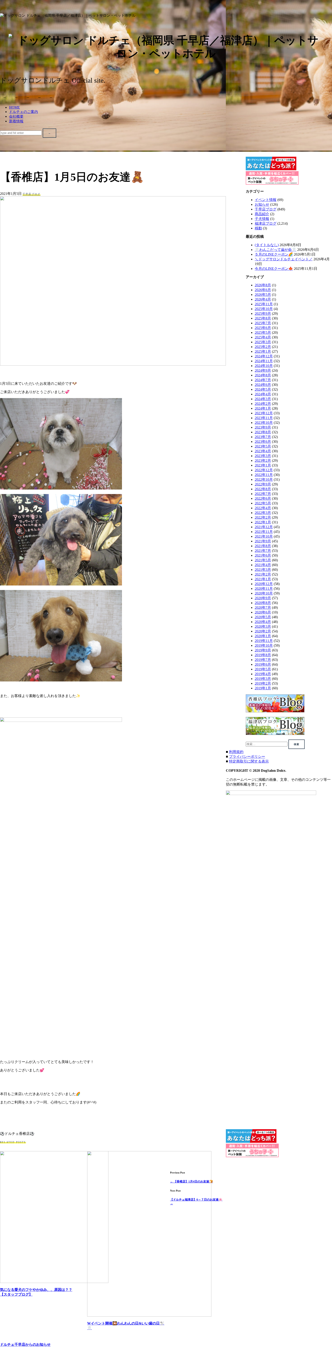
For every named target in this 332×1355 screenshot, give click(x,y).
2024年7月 (263, 380)
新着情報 (16, 121)
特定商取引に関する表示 (249, 761)
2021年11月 (264, 532)
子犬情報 (262, 219)
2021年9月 (263, 541)
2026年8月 (263, 285)
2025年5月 (263, 332)
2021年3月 (263, 569)
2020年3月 (263, 626)
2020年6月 (263, 612)
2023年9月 (263, 427)
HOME (14, 107)
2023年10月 (264, 422)
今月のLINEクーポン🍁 (274, 269)
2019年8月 (263, 655)
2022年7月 (263, 494)
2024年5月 (263, 389)
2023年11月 (264, 418)
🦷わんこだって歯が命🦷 (275, 250)
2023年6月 (263, 441)
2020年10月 (264, 593)
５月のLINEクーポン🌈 (274, 254)
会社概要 (16, 116)
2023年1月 (263, 465)
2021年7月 (263, 551)
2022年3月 (263, 513)
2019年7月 (263, 660)
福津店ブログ (265, 223)
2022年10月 (264, 479)
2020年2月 (263, 631)
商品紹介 (262, 214)
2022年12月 (264, 470)
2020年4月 (263, 622)
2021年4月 (263, 565)
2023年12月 (264, 413)
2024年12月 (264, 356)
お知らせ (262, 204)
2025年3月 (263, 342)
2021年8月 (263, 546)
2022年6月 (263, 498)
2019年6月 (263, 664)
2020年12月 (264, 584)
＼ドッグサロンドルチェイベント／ (284, 259)
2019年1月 (263, 688)
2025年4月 (263, 337)
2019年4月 (263, 674)
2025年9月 (263, 313)
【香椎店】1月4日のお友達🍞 (191, 1181)
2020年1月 (263, 636)
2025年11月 (264, 304)
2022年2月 (263, 517)
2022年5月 (263, 503)
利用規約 (236, 752)
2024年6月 (263, 385)
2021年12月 (264, 527)
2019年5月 (263, 669)
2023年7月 (263, 437)
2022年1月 (263, 522)
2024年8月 (263, 375)
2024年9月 (263, 370)
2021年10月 (264, 536)
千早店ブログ (31, 194)
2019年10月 (264, 645)
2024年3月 (263, 399)
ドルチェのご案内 (23, 112)
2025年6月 (263, 328)
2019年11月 (264, 641)
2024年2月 (263, 404)
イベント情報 (265, 200)
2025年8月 (263, 318)
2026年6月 (263, 290)
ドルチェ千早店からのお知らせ (25, 1344)
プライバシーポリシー (247, 756)
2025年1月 (263, 351)
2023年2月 (263, 460)
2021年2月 (263, 574)
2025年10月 (264, 309)
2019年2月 (263, 683)
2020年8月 (263, 603)
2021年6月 (263, 555)
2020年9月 (263, 598)
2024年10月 (264, 366)
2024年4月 (263, 394)
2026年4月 (263, 299)
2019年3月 (263, 679)
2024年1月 (263, 408)
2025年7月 (263, 323)
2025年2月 (263, 347)
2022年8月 (263, 489)
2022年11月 (264, 475)
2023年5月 (263, 446)
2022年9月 (263, 484)
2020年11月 (264, 588)
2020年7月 (263, 607)
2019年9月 (263, 650)
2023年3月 (263, 456)
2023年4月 (263, 451)
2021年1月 (263, 579)
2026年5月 (263, 294)
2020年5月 (263, 617)
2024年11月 (264, 361)
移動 (258, 228)
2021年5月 (263, 560)
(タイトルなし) (267, 245)
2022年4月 (263, 508)
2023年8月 (263, 432)
